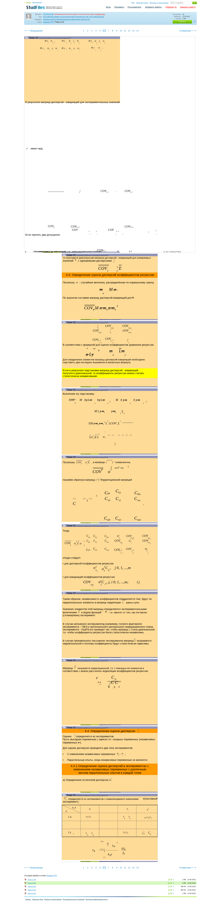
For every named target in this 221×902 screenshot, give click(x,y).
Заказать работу (188, 7)
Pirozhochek (48, 14)
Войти (28, 2)
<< (26, 31)
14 (137, 31)
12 (129, 31)
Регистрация (37, 2)
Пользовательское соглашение (73, 899)
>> (195, 31)
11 (125, 31)
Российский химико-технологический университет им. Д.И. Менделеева (73, 17)
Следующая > (186, 31)
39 (169, 879)
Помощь (28, 899)
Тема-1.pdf (32, 879)
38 (169, 883)
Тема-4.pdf (32, 890)
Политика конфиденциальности (97, 899)
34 (169, 890)
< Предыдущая (35, 31)
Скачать (182, 22)
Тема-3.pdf (32, 886)
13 (133, 31)
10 (121, 31)
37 (169, 886)
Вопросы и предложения (159, 3)
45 (169, 893)
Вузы (108, 7)
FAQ (133, 3)
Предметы (119, 7)
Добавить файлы (153, 7)
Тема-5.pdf (32, 893)
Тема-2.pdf (32, 883)
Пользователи (134, 7)
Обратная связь (142, 3)
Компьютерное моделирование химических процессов (66, 19)
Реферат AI (171, 7)
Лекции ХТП (48, 22)
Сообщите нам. (100, 14)
